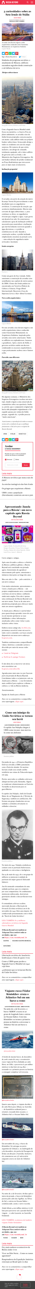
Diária (17, 459)
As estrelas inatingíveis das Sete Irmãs (17, 484)
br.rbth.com (26, 628)
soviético (22, 434)
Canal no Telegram (11, 653)
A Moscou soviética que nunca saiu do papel (17, 479)
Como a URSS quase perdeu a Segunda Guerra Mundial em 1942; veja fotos (16, 964)
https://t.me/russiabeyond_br (15, 938)
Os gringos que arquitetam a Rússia (16, 489)
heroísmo (7, 946)
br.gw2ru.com (7, 638)
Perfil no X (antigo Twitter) (14, 657)
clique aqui (19, 702)
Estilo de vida (17, 519)
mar (21, 1238)
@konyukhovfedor (9, 1051)
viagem (14, 1238)
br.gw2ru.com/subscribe (11, 669)
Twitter (23, 57)
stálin (12, 434)
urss (5, 434)
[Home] (3, 2)
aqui (10, 1285)
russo (5, 1238)
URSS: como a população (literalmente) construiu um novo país (17, 494)
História (17, 18)
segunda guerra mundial (21, 941)
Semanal (9, 459)
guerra (6, 941)
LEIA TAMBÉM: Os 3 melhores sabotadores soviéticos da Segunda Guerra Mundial (15, 923)
